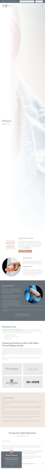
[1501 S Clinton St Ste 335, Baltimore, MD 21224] (2, 1)
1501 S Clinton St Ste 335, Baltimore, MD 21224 (10, 1)
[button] (42, 6)
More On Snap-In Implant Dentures (22, 314)
